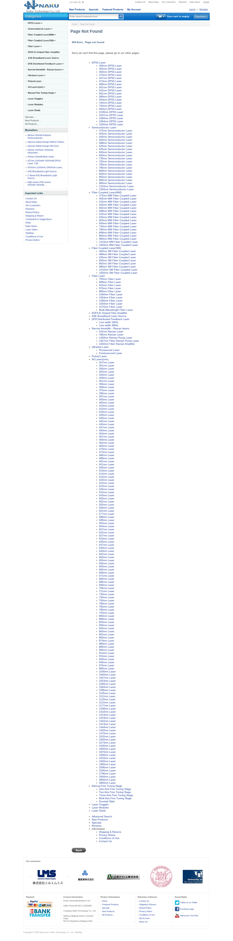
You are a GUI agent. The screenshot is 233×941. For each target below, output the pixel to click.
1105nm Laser (107, 693)
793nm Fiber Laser (110, 278)
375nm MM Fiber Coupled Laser (118, 195)
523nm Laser (106, 486)
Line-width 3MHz (108, 325)
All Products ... (32, 124)
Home (74, 24)
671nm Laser (106, 575)
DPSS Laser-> (35, 23)
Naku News (195, 2)
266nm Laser (106, 368)
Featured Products (112, 9)
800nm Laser (106, 615)
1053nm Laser (107, 680)
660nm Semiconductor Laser (115, 155)
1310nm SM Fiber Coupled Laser (118, 269)
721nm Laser (106, 591)
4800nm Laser (107, 782)
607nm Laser (106, 529)
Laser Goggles (35, 98)
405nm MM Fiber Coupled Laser (118, 198)
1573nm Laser (107, 742)
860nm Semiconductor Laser (115, 180)
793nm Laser (106, 612)
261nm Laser (106, 365)
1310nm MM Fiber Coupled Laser (118, 241)
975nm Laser (106, 665)
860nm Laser (106, 637)
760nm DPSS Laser (110, 102)
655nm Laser (106, 560)
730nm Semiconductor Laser (115, 158)
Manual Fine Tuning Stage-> (42, 93)
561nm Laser (106, 510)
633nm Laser (106, 538)
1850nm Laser (107, 748)
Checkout (200, 16)
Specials (93, 9)
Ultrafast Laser (100, 346)
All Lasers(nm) (100, 359)
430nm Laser (106, 414)
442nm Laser (106, 421)
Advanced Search (102, 816)
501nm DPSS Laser (110, 87)
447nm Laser (106, 427)
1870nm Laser (107, 751)
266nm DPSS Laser (110, 65)
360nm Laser (106, 387)
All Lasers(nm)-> (36, 87)
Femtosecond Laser (110, 353)
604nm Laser (106, 526)
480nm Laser (106, 455)
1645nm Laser (107, 745)
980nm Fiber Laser (110, 291)
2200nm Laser (107, 770)
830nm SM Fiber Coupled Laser (117, 260)
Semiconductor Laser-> (40, 29)
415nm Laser (106, 408)
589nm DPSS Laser (110, 96)
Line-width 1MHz (108, 322)
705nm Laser (106, 588)
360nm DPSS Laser (110, 71)
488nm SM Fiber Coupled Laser (117, 254)
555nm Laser (106, 504)
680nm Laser (106, 578)
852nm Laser (106, 634)
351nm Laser (106, 380)
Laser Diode (34, 110)
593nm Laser (106, 523)
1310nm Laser (107, 711)
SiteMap (29, 233)
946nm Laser (106, 662)
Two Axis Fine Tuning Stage (115, 792)
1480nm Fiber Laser (111, 300)
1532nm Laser (107, 736)
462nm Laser (106, 442)
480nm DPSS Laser (110, 84)
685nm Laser (106, 581)
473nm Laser (106, 452)
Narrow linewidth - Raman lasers (110, 328)
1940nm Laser (107, 761)
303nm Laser (106, 371)
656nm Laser (106, 563)
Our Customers (169, 2)
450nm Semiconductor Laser (115, 139)
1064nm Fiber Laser (111, 297)
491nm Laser (106, 461)
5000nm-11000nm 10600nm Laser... (45, 167)
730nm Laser (106, 594)
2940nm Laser (107, 776)
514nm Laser (106, 473)
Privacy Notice (32, 240)
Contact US (140, 2)
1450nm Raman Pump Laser (115, 337)
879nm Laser (106, 640)
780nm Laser (106, 603)
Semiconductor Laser (104, 127)
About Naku (153, 2)
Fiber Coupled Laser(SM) (106, 248)
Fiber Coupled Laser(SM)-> (42, 40)
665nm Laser (106, 569)
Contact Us (105, 841)
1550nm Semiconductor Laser (116, 189)
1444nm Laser (107, 727)
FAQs (28, 222)
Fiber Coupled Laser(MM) (107, 192)
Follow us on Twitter (188, 902)
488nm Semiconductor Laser (115, 142)
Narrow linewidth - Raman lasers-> (46, 69)
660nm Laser (106, 566)
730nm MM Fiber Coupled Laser (118, 226)
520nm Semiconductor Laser (115, 146)
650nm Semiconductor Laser (115, 152)
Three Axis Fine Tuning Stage (116, 795)
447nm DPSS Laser (110, 78)
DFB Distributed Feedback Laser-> (46, 64)
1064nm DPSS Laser (111, 121)
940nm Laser (106, 659)
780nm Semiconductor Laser (115, 164)
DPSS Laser (99, 62)
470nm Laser (106, 448)
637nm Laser (106, 544)
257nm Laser (106, 362)
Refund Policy (32, 212)
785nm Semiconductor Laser (115, 167)
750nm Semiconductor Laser (115, 161)
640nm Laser (106, 551)
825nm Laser (106, 622)
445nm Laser (106, 424)
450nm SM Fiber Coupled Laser (117, 251)
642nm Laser (106, 554)
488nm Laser (106, 458)
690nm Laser (106, 585)
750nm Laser (106, 597)
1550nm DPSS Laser (111, 124)
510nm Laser (106, 470)
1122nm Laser (107, 702)
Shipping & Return (34, 216)
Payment (183, 2)
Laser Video (31, 229)
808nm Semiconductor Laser (115, 170)
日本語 (206, 2)
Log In (192, 9)
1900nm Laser (107, 755)
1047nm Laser (107, 677)
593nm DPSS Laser (110, 99)
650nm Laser (106, 557)
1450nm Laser (107, 730)
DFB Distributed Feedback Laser (110, 319)
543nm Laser (106, 495)
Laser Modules (35, 104)
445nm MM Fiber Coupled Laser (118, 204)
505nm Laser (106, 467)
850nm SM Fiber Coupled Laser (117, 263)
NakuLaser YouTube (188, 915)
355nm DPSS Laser (110, 68)
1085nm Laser (107, 690)
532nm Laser (106, 492)
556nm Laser (106, 507)
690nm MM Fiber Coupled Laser (118, 223)
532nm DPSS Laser (110, 90)
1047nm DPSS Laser (111, 115)
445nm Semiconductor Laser (115, 136)
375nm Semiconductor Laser (115, 130)
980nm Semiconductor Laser (115, 183)
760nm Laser (106, 600)
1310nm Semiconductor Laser (116, 186)
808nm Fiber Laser (110, 282)
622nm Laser (106, 532)
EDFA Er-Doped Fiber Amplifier (44, 52)
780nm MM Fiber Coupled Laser (118, 229)
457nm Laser (106, 436)
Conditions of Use (34, 236)
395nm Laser (106, 393)
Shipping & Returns (110, 831)
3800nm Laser (107, 779)
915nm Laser (106, 656)
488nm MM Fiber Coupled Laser (118, 210)
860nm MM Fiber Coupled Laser (118, 235)
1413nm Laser (107, 724)
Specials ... (30, 117)
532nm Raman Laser (111, 331)
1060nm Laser (107, 683)
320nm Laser (106, 374)
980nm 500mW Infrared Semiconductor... (39, 136)
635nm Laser (106, 541)
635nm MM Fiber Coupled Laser (118, 217)
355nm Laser (106, 384)
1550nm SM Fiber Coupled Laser (118, 272)
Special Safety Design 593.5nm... (43, 146)
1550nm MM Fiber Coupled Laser (118, 244)
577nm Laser (106, 513)
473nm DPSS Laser (110, 81)
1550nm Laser (107, 739)
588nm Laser (106, 517)
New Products (77, 9)
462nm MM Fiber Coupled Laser (118, 207)
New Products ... (33, 120)
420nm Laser (106, 411)
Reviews (96, 825)
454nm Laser (106, 433)
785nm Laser (106, 606)
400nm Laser (106, 399)
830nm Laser (106, 625)
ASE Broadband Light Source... (42, 171)
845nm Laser (106, 628)
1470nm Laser (107, 733)
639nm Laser (106, 547)
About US (143, 922)
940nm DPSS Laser (110, 108)
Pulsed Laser (35, 81)
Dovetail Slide (107, 801)
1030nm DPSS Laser (111, 112)
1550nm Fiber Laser (111, 303)
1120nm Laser (107, 699)
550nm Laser (106, 498)
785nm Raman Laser (111, 334)
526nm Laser (106, 489)
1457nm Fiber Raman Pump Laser (119, 340)
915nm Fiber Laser (110, 285)
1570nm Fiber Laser (111, 306)
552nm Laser (106, 501)
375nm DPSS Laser (110, 74)
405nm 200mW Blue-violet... (41, 156)
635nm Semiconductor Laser (115, 149)
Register (204, 9)
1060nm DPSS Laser (111, 118)
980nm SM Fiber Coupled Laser (117, 266)
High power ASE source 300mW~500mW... (39, 183)
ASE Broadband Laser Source (43, 58)
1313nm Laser (107, 714)
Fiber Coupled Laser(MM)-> (42, 34)
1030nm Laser (107, 671)
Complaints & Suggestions (38, 219)
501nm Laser (106, 464)
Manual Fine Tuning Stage (107, 785)
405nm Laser (106, 402)
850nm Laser (106, 631)
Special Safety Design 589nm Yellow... (46, 142)
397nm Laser (106, 396)
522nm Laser (106, 483)
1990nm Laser (107, 764)
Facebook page (186, 909)
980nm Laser (106, 668)
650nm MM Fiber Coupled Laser (118, 220)
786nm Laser (106, 609)
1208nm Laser (107, 708)
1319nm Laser (107, 717)
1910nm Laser (107, 758)
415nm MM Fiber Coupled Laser (118, 201)
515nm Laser (106, 476)
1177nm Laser (107, 705)
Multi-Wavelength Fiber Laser (116, 309)
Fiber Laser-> (35, 46)
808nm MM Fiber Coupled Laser (118, 232)
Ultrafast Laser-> (37, 75)
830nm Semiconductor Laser (115, 173)
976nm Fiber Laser (110, 288)
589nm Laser (106, 520)
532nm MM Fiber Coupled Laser (118, 214)
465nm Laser (106, 445)
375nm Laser (106, 390)
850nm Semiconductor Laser (115, 176)
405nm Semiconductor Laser (115, 133)
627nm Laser (106, 535)
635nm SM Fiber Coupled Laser (117, 257)
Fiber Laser (98, 275)
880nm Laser (106, 643)
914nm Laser (106, 653)
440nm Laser (106, 418)
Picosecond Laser (109, 350)
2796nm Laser (107, 773)
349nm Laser (106, 377)
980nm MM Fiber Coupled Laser (118, 238)
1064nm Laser (107, 687)
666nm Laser (106, 572)
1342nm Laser (107, 721)
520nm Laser (106, 479)
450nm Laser (106, 430)
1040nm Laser (107, 674)
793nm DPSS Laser (110, 105)
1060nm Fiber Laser (111, 294)
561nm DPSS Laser (110, 93)
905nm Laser (106, 649)
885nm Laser (106, 646)
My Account (134, 9)
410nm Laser (106, 405)
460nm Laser (106, 439)
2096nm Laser (107, 767)
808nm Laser (106, 619)
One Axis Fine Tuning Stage (115, 789)
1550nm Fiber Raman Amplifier (117, 343)
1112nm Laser (107, 696)
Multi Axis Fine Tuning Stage (115, 798)
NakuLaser (44, 932)
